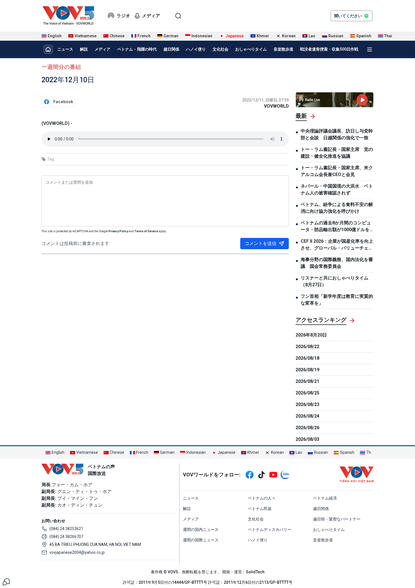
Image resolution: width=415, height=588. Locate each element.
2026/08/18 (307, 358)
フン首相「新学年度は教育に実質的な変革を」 (337, 300)
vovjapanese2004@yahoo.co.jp (77, 552)
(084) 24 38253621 (66, 528)
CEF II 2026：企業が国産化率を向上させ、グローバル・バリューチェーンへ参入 (337, 244)
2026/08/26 (307, 427)
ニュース (65, 49)
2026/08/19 (307, 369)
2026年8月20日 (311, 335)
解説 (84, 49)
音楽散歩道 (283, 49)
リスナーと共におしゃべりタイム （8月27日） (334, 281)
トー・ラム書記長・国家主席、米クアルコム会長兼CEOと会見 (337, 171)
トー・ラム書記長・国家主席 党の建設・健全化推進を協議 (337, 153)
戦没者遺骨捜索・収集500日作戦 (329, 49)
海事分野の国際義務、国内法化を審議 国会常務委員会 (337, 263)
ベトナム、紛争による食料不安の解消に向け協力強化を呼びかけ (337, 208)
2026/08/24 (307, 416)
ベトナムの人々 (262, 498)
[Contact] (6, 581)
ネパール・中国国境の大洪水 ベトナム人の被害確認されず (337, 189)
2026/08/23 (307, 404)
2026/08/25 (307, 393)
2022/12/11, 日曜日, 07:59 (265, 100)
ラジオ (123, 15)
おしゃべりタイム (251, 49)
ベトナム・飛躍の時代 (137, 49)
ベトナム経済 (325, 498)
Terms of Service (146, 231)
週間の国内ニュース (201, 529)
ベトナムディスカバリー (269, 529)
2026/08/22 (307, 346)
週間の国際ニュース (201, 540)
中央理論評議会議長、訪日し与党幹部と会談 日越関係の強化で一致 (337, 134)
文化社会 (220, 49)
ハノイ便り (196, 49)
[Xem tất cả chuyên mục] (369, 49)
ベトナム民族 (260, 508)
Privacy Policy (118, 231)
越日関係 (171, 49)
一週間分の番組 (61, 67)
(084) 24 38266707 (66, 536)
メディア (151, 15)
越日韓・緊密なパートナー (337, 519)
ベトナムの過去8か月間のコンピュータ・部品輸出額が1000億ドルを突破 (336, 226)
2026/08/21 (307, 381)
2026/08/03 (307, 439)
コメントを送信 (260, 243)
